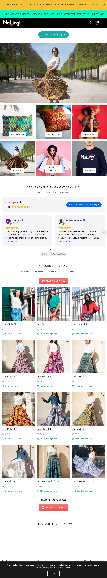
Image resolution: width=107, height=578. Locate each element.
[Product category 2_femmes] (17, 170)
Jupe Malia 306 (79, 376)
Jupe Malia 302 (9, 376)
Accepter (53, 574)
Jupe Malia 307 (9, 429)
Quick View (33, 289)
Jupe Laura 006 (79, 324)
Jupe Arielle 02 (9, 324)
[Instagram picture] (27, 533)
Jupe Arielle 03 (44, 324)
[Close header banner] (104, 5)
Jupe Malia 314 (79, 429)
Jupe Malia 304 (44, 376)
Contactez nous (45, 561)
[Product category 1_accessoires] (17, 134)
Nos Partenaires (9, 561)
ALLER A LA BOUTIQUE (53, 34)
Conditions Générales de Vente (87, 561)
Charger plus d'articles (53, 500)
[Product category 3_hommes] (89, 170)
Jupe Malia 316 (9, 481)
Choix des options (13, 334)
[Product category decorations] (53, 134)
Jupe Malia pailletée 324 (83, 481)
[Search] (90, 23)
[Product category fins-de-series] (53, 169)
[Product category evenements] (89, 134)
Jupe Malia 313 (44, 429)
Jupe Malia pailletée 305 (48, 481)
